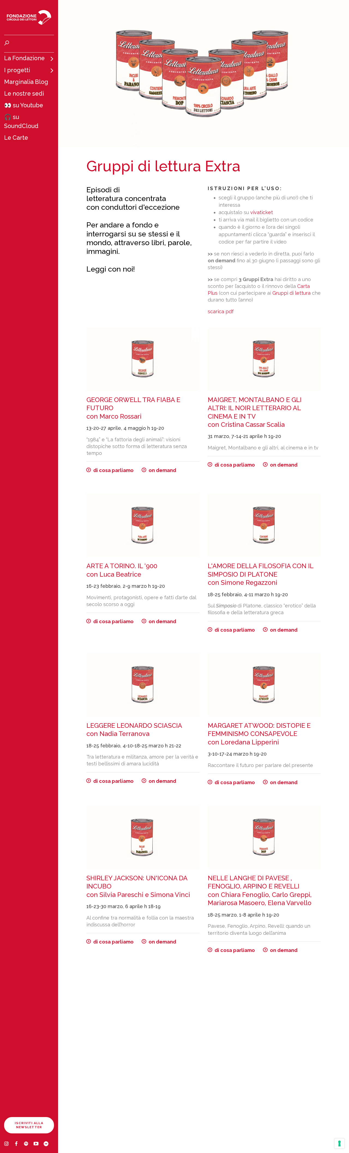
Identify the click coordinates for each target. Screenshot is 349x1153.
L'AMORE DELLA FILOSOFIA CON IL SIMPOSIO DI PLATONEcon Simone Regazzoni (260, 574)
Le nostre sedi (24, 93)
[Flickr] (48, 1144)
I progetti (17, 70)
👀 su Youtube (23, 105)
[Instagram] (9, 1144)
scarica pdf (221, 311)
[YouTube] (38, 1144)
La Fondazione (24, 58)
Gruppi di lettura (291, 293)
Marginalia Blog (26, 81)
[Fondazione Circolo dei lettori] (29, 17)
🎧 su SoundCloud (21, 121)
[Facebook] (19, 1144)
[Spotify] (29, 1144)
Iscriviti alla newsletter (29, 1125)
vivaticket (261, 212)
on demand (162, 470)
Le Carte (16, 137)
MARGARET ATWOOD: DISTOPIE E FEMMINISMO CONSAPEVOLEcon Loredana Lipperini (259, 734)
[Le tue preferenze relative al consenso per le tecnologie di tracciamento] (339, 1143)
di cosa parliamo (113, 470)
